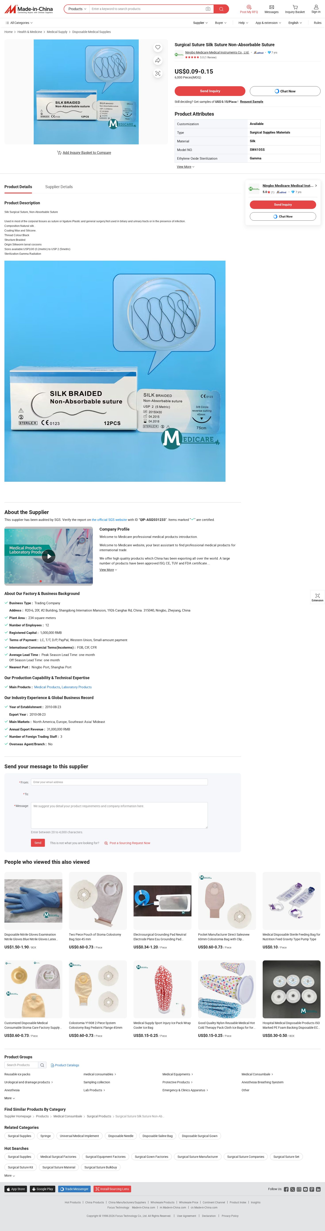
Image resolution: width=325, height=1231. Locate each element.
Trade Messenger (74, 1189)
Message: (22, 806)
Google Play (42, 1189)
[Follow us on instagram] (299, 1189)
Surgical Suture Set (286, 1157)
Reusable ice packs (17, 1074)
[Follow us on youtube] (305, 1189)
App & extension (267, 23)
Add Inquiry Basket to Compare (87, 152)
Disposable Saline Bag (158, 1136)
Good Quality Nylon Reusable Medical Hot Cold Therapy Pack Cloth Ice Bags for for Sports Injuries (226, 1027)
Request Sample (251, 101)
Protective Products (176, 1082)
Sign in (316, 12)
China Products (94, 1202)
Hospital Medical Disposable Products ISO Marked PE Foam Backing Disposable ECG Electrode (291, 1027)
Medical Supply (57, 32)
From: (25, 782)
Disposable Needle (120, 1136)
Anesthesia (12, 1090)
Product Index (238, 1202)
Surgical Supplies (19, 1136)
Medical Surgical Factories (58, 1157)
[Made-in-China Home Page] (28, 9)
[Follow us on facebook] (286, 1189)
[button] (208, 9)
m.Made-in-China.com (173, 1207)
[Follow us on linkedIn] (318, 1189)
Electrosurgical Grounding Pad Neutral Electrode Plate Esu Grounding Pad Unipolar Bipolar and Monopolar (160, 939)
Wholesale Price (188, 1202)
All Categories (19, 23)
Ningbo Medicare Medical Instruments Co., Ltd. (217, 52)
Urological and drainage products (27, 1082)
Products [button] (75, 8)
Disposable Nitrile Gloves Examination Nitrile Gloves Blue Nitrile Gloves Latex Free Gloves (30, 939)
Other (245, 1090)
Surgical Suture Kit (20, 1167)
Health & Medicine (29, 32)
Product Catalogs (66, 1065)
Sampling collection (97, 1082)
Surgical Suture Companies (245, 1157)
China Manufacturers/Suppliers (127, 1202)
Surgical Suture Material (58, 1167)
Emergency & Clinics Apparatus (183, 1090)
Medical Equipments (176, 1074)
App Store (16, 1189)
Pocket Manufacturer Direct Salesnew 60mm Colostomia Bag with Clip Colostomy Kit (224, 939)
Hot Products (73, 1202)
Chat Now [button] (288, 91)
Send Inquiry (210, 91)
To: (27, 794)
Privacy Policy (230, 1216)
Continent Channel (214, 1202)
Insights (255, 1202)
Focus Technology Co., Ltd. (131, 1216)
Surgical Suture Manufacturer (198, 1157)
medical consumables (98, 1074)
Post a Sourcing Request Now (127, 843)
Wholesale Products (162, 1202)
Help (242, 23)
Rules (317, 23)
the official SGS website (109, 519)
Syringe (45, 1136)
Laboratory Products (77, 687)
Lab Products (93, 1090)
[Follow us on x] (292, 1189)
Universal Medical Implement (79, 1136)
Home (8, 32)
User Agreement (186, 1216)
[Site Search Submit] (221, 8)
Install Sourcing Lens (114, 1189)
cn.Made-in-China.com (204, 1207)
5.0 (268, 192)
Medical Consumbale (256, 1074)
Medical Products (47, 687)
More (8, 1175)
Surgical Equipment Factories (106, 1157)
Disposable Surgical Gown (200, 1136)
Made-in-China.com (143, 1207)
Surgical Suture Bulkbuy (100, 1167)
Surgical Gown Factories (151, 1157)
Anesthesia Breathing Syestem (262, 1082)
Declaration (209, 1216)
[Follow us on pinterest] (312, 1189)
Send (37, 843)
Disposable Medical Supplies (91, 32)
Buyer (219, 23)
